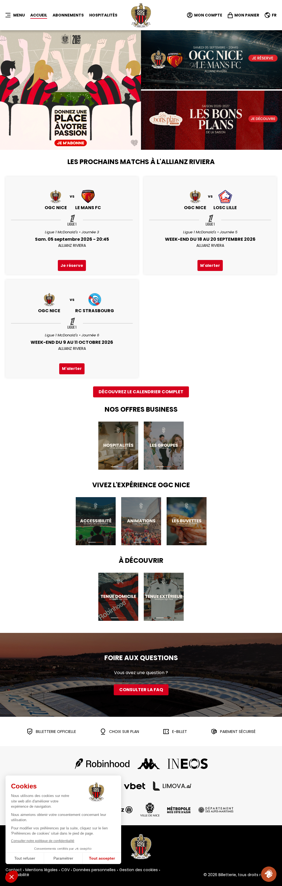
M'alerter (210, 265)
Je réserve (72, 265)
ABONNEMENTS (68, 15)
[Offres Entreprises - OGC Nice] (118, 446)
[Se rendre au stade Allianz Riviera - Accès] (96, 521)
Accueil (38, 15)
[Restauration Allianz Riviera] (187, 521)
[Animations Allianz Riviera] (141, 521)
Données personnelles (94, 870)
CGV (65, 870)
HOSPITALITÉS (103, 15)
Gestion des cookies (138, 870)
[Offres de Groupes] (164, 446)
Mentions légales (41, 870)
